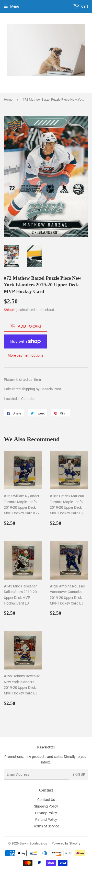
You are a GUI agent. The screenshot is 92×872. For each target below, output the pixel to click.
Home (8, 99)
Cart (84, 6)
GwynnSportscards (33, 843)
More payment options (25, 355)
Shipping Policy (46, 806)
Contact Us (46, 800)
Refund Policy (46, 819)
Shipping (11, 310)
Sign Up (79, 774)
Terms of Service (46, 826)
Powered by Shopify (66, 843)
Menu (14, 6)
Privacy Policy (46, 813)
